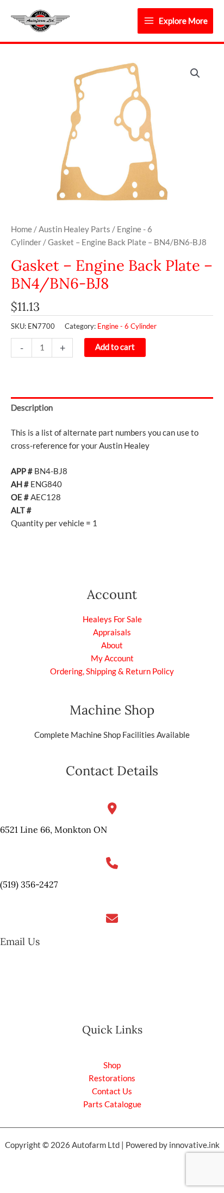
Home (21, 229)
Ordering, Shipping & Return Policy (112, 671)
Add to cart (115, 347)
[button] (195, 73)
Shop (112, 1065)
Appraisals (112, 632)
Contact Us (112, 1091)
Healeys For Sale (112, 619)
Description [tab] (32, 407)
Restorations (112, 1078)
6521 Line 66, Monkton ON (53, 829)
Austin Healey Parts (74, 229)
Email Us (20, 941)
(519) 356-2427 (29, 884)
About (112, 645)
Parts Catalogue (112, 1104)
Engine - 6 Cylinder (127, 326)
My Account (112, 658)
